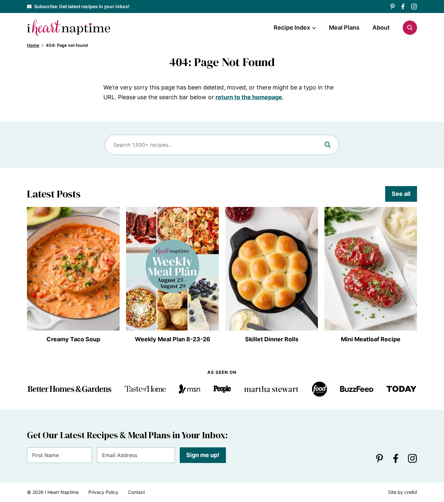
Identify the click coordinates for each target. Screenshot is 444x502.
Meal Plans (344, 27)
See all (401, 193)
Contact (136, 492)
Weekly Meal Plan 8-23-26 (172, 339)
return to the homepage (248, 97)
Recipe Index (292, 27)
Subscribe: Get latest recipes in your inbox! (81, 6)
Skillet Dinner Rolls (271, 339)
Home (33, 45)
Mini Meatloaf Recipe (370, 339)
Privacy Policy (103, 492)
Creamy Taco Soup (73, 339)
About (381, 27)
